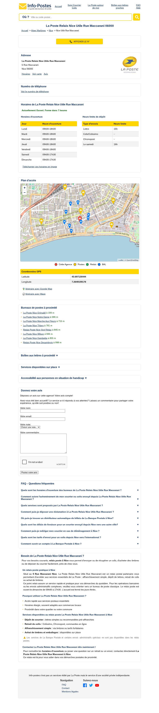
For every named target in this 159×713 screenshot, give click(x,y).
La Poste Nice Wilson (33, 334)
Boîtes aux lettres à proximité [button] (39, 355)
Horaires (26, 74)
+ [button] (25, 188)
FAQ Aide (138, 6)
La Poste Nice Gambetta (35, 338)
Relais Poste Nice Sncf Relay (37, 329)
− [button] (25, 193)
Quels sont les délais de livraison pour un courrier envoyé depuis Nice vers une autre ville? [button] (69, 524)
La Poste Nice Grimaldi (34, 313)
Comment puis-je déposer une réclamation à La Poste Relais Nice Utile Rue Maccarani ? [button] (67, 512)
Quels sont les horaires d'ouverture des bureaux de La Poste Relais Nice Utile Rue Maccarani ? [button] (71, 490)
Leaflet (120, 260)
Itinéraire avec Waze (35, 294)
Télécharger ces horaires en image (40, 166)
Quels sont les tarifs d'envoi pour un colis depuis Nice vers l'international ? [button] (61, 537)
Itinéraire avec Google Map (38, 289)
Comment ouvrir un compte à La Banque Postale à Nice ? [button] (51, 543)
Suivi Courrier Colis (74, 6)
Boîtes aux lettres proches (119, 6)
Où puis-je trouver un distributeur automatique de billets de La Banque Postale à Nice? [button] (67, 518)
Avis (46, 74)
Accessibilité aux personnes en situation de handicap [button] (54, 378)
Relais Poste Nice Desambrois (38, 342)
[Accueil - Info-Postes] (35, 9)
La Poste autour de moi (96, 6)
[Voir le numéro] (79, 41)
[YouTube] (97, 685)
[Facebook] (85, 685)
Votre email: (26, 416)
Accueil (58, 6)
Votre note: (25, 424)
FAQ (64, 684)
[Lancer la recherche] (136, 17)
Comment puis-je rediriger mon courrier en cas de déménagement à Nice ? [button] (60, 531)
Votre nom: (25, 408)
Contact (65, 688)
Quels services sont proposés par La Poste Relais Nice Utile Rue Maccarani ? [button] (62, 505)
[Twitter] (91, 685)
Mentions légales (70, 691)
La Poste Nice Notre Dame (36, 317)
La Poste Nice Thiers (33, 325)
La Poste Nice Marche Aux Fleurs (39, 321)
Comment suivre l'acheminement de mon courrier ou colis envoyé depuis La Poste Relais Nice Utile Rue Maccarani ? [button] (76, 497)
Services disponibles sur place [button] (40, 367)
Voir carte (37, 74)
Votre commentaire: (29, 432)
